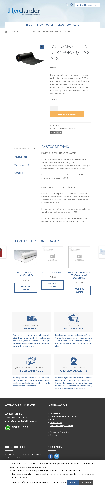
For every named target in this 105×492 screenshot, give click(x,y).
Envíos (53, 419)
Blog (61, 24)
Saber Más (86, 482)
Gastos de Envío (21, 148)
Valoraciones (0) (22, 164)
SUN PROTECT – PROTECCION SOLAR (25, 454)
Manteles (27, 32)
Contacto (73, 24)
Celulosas (18, 32)
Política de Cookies (58, 429)
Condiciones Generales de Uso (63, 416)
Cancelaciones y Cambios (61, 425)
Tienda (39, 24)
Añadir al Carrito (25, 288)
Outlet (50, 24)
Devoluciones (20, 156)
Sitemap (53, 435)
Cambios (18, 172)
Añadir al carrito (67, 114)
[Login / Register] (71, 4)
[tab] (25, 149)
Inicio (29, 24)
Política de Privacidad (59, 432)
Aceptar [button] (73, 482)
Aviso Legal (55, 413)
